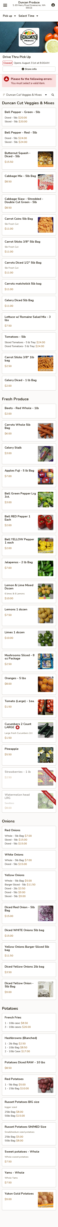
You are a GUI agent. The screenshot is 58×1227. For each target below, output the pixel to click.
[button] (29, 117)
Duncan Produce (29, 2)
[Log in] (53, 5)
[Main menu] (5, 5)
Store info (30, 69)
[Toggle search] (52, 95)
